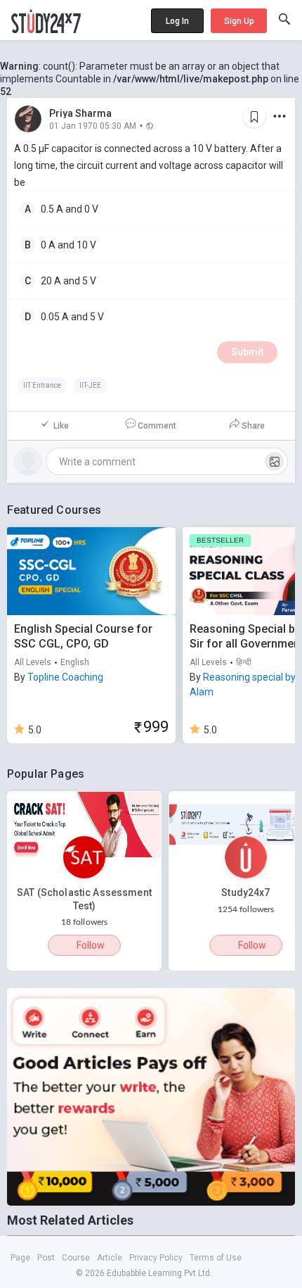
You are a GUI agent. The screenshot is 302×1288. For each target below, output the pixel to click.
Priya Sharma (80, 113)
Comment (157, 426)
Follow (91, 945)
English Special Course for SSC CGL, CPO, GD (83, 636)
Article (109, 1258)
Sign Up (239, 21)
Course (76, 1258)
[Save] (254, 116)
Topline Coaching (65, 677)
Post (46, 1258)
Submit (247, 352)
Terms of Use (216, 1258)
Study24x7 (245, 892)
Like (61, 426)
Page (20, 1258)
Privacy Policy (156, 1258)
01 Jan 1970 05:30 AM (92, 125)
